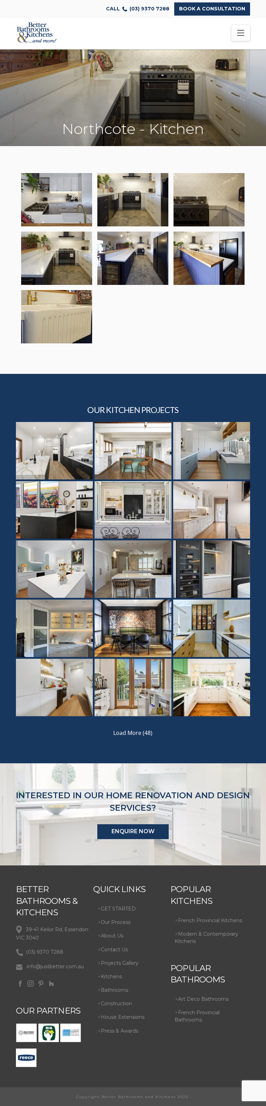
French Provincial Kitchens (210, 920)
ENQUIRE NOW (133, 831)
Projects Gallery (120, 963)
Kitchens (111, 976)
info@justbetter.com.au (55, 966)
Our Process (116, 922)
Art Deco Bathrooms (203, 999)
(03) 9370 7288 (137, 9)
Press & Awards (119, 1031)
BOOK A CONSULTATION (212, 9)
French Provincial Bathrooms (197, 1016)
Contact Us (114, 949)
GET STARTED (118, 909)
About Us (112, 936)
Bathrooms (114, 990)
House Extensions (122, 1017)
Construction (116, 1003)
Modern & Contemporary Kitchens (206, 937)
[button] (240, 33)
